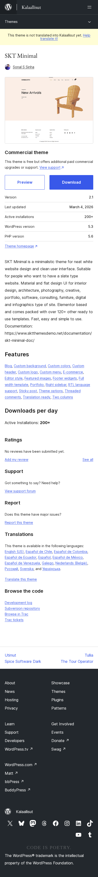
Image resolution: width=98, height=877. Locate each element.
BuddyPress (18, 790)
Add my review (16, 459)
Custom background (30, 366)
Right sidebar (56, 385)
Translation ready (36, 397)
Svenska (27, 569)
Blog (8, 366)
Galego (48, 563)
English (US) (14, 552)
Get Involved (62, 723)
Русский (11, 569)
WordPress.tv (19, 749)
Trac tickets (14, 620)
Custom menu (50, 372)
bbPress (14, 781)
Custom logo (28, 372)
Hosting (11, 699)
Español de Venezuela (22, 563)
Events (57, 732)
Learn (10, 723)
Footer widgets (65, 378)
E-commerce (73, 372)
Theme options (51, 391)
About (10, 682)
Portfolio (37, 385)
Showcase (60, 682)
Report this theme (19, 522)
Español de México (68, 557)
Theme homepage (19, 246)
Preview (24, 182)
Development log (18, 603)
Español (44, 557)
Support (12, 732)
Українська (51, 569)
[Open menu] (90, 7)
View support (49, 167)
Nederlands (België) (71, 563)
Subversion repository (22, 608)
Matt (11, 773)
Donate (60, 740)
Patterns (58, 708)
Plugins (57, 699)
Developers (14, 740)
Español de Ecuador (20, 557)
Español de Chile (39, 552)
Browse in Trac (16, 614)
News (10, 691)
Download (71, 182)
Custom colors (59, 366)
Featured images (37, 378)
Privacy (11, 708)
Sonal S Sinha (23, 67)
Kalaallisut (24, 811)
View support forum (20, 491)
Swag (58, 749)
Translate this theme (21, 579)
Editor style (14, 378)
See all (88, 459)
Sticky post (28, 391)
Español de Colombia (70, 552)
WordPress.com (21, 764)
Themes (11, 22)
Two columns (62, 397)
